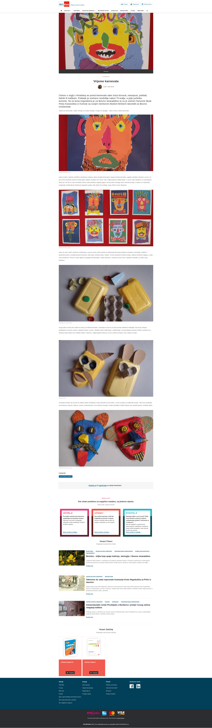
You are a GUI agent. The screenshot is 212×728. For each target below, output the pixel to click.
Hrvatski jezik (109, 576)
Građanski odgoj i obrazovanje (123, 551)
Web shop (140, 10)
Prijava (126, 4)
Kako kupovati (86, 685)
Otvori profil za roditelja (133, 532)
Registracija (136, 4)
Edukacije (114, 10)
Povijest (107, 601)
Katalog (67, 10)
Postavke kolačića (110, 694)
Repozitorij (124, 10)
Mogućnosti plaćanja (87, 688)
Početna (61, 11)
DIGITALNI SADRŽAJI (88, 10)
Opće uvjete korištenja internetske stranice (70, 696)
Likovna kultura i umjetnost (66, 476)
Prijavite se (92, 485)
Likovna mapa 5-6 (67, 662)
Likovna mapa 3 (90, 662)
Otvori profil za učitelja (70, 532)
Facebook (132, 686)
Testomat (76, 10)
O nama (61, 688)
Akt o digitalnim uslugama (65, 702)
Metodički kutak (103, 10)
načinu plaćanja (120, 718)
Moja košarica (147, 4)
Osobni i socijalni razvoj (142, 551)
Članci (133, 10)
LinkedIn (138, 686)
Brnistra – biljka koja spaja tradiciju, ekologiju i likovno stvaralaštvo (118, 556)
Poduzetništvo (90, 553)
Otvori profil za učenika (101, 532)
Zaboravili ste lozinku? (112, 688)
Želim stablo (89, 551)
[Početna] (64, 4)
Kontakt (61, 694)
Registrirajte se (86, 691)
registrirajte (103, 485)
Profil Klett (61, 685)
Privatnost (108, 691)
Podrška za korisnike (111, 685)
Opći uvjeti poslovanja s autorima (67, 699)
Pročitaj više (89, 566)
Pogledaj (71, 672)
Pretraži (147, 11)
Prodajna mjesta (86, 694)
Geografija (115, 601)
